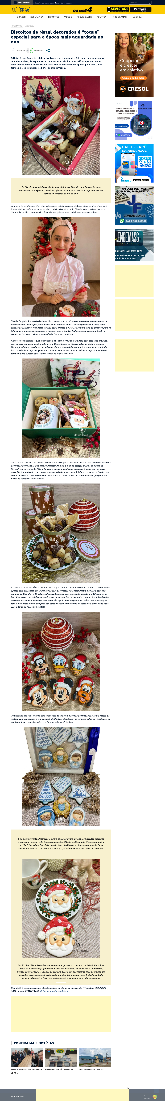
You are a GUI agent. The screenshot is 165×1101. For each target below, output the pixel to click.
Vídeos (68, 17)
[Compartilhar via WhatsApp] (37, 50)
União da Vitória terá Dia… (58, 1069)
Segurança (36, 17)
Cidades (21, 17)
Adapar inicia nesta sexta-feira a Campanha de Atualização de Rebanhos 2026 (53, 4)
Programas (120, 17)
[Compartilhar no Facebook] (18, 50)
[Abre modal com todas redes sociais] (48, 50)
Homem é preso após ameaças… (94, 1071)
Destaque (17, 26)
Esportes (53, 17)
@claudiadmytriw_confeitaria (54, 991)
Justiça (137, 17)
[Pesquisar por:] (137, 2)
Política (101, 17)
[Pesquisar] (150, 1)
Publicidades (84, 17)
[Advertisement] (61, 1014)
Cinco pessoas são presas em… (26, 1069)
